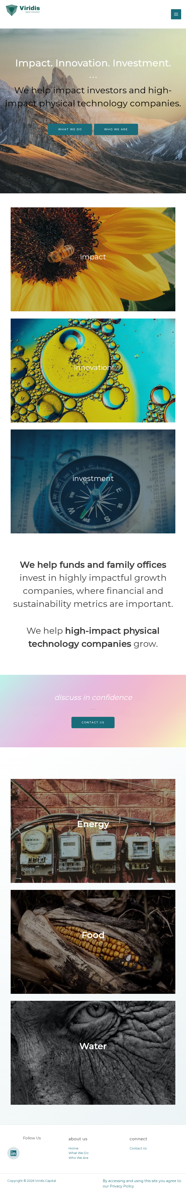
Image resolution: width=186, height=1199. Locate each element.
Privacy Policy (122, 1186)
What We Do (70, 129)
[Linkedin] (13, 1153)
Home (73, 1148)
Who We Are (116, 129)
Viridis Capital (27, 21)
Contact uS (93, 722)
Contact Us (138, 1148)
